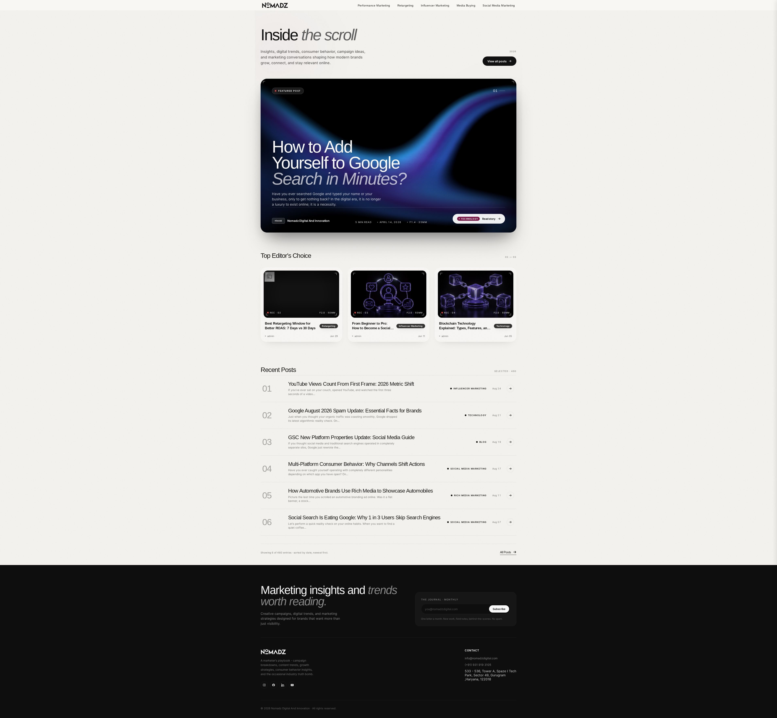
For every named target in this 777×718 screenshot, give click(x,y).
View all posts (497, 61)
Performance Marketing (374, 5)
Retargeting (405, 5)
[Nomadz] (297, 652)
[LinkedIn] (283, 685)
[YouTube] (292, 685)
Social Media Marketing (499, 5)
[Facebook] (273, 685)
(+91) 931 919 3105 (478, 664)
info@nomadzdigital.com (481, 658)
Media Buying (466, 5)
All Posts (505, 552)
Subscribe (499, 609)
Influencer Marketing (435, 5)
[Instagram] (264, 685)
